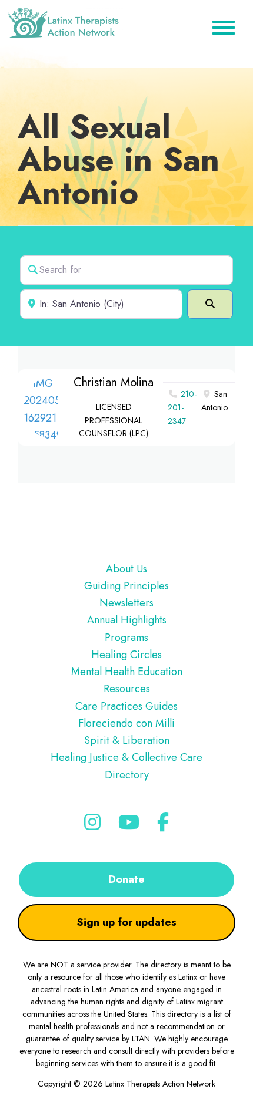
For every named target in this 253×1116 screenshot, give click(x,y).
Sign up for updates (127, 922)
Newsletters (126, 603)
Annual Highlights (127, 620)
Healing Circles (126, 654)
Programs (126, 637)
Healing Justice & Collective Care (126, 757)
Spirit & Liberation (126, 740)
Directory (127, 775)
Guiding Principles (126, 586)
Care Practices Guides (126, 706)
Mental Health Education (126, 671)
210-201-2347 (182, 407)
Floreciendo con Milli (126, 723)
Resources (127, 688)
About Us (126, 568)
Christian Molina (114, 382)
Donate (126, 879)
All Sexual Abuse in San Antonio (118, 159)
